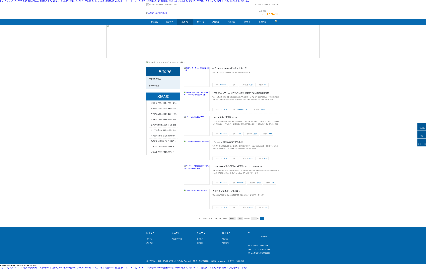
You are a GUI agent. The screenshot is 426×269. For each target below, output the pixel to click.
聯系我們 (275, 4)
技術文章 (215, 22)
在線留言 (267, 4)
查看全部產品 (154, 86)
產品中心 (185, 22)
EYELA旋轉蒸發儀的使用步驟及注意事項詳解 (164, 141)
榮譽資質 (231, 22)
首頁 (158, 62)
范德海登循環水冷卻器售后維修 (226, 191)
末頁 (240, 218)
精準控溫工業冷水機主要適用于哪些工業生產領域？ (164, 114)
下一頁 (232, 218)
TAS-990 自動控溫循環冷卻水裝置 (227, 142)
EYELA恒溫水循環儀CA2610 (225, 117)
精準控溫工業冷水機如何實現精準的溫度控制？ (164, 119)
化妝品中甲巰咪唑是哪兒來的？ (162, 146)
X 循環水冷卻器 (177, 62)
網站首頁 (154, 22)
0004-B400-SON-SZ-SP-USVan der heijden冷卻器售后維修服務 (240, 93)
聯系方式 (225, 243)
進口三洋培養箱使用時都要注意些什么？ (164, 130)
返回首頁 (258, 4)
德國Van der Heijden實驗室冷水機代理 (229, 68)
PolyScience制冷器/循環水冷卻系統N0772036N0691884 (237, 166)
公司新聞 (200, 239)
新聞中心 (200, 22)
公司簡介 (149, 239)
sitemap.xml (222, 261)
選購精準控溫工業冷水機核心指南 (163, 108)
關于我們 (169, 22)
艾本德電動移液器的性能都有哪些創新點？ (164, 136)
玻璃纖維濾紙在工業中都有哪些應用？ (164, 125)
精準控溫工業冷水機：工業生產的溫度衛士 (164, 103)
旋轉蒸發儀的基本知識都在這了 (162, 152)
